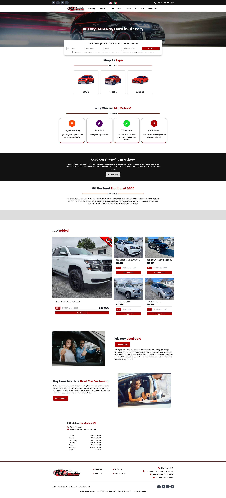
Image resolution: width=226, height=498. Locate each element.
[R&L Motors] (75, 8)
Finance (102, 8)
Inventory (91, 8)
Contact (98, 473)
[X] (58, 2)
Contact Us (152, 8)
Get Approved (82, 313)
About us (138, 8)
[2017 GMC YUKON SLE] (128, 297)
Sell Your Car (116, 8)
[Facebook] (53, 2)
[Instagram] (62, 2)
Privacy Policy (120, 473)
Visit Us (128, 8)
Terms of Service (136, 491)
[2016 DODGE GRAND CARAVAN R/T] (128, 256)
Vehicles (98, 469)
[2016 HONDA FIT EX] (159, 297)
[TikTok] (67, 2)
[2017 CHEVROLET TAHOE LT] (82, 277)
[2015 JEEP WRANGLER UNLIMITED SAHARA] (159, 256)
